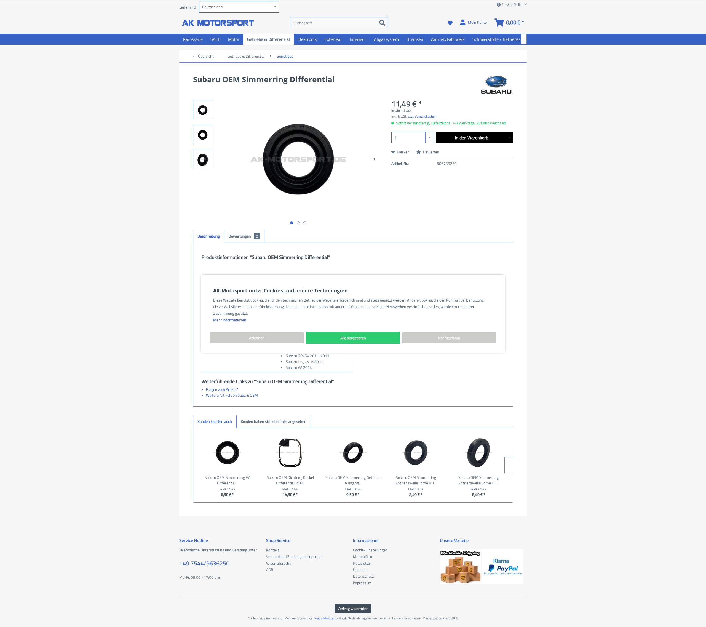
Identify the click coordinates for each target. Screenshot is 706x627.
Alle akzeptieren (353, 338)
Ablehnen (256, 338)
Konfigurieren (449, 338)
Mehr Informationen (229, 320)
